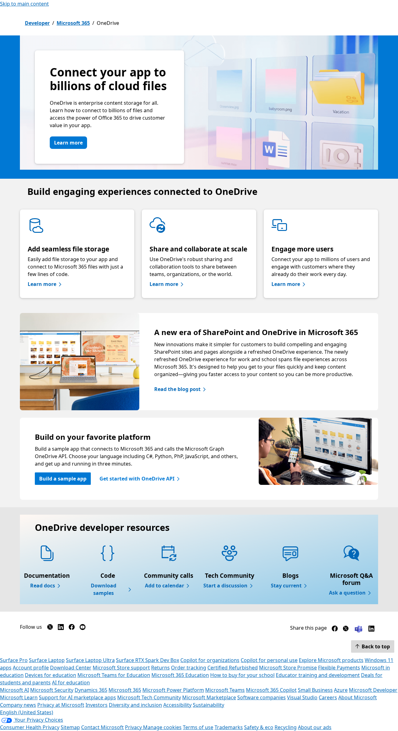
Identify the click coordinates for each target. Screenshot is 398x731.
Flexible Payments (339, 667)
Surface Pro (14, 660)
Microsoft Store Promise (288, 667)
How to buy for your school (242, 675)
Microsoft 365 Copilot (271, 690)
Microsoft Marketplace (209, 697)
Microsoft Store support (121, 667)
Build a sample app (62, 478)
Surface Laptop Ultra (90, 660)
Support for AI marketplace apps (77, 697)
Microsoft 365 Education (180, 675)
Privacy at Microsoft (60, 704)
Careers (328, 697)
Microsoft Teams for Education (113, 675)
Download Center (70, 667)
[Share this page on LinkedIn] (371, 630)
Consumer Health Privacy (29, 727)
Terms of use (198, 727)
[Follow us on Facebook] (72, 628)
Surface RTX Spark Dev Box (147, 660)
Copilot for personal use (269, 660)
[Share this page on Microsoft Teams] (358, 628)
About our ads (314, 727)
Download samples (103, 589)
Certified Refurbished (232, 667)
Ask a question (347, 592)
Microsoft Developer (373, 690)
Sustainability (208, 704)
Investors (97, 704)
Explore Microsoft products (331, 660)
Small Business (315, 690)
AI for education (71, 682)
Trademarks (229, 727)
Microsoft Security (51, 690)
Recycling (286, 727)
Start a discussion (225, 585)
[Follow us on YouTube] (83, 628)
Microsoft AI (14, 690)
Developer (37, 23)
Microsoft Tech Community (149, 697)
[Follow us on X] (50, 628)
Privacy (134, 727)
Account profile (31, 667)
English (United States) (26, 712)
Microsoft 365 (73, 23)
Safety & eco (258, 727)
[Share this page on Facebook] (335, 630)
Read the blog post (177, 389)
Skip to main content (24, 3)
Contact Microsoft (102, 727)
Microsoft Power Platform (173, 690)
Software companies (261, 697)
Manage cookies (162, 727)
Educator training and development (318, 675)
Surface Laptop (47, 660)
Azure (341, 690)
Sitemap (70, 727)
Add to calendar (164, 585)
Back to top (376, 646)
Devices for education (50, 675)
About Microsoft (357, 697)
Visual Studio (302, 697)
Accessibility (177, 704)
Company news (18, 704)
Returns (160, 667)
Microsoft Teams (225, 690)
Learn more (68, 142)
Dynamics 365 (91, 690)
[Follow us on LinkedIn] (61, 628)
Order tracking (188, 667)
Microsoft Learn (19, 697)
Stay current (286, 585)
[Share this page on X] (346, 630)
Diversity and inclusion (135, 704)
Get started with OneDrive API (137, 478)
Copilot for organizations (209, 660)
